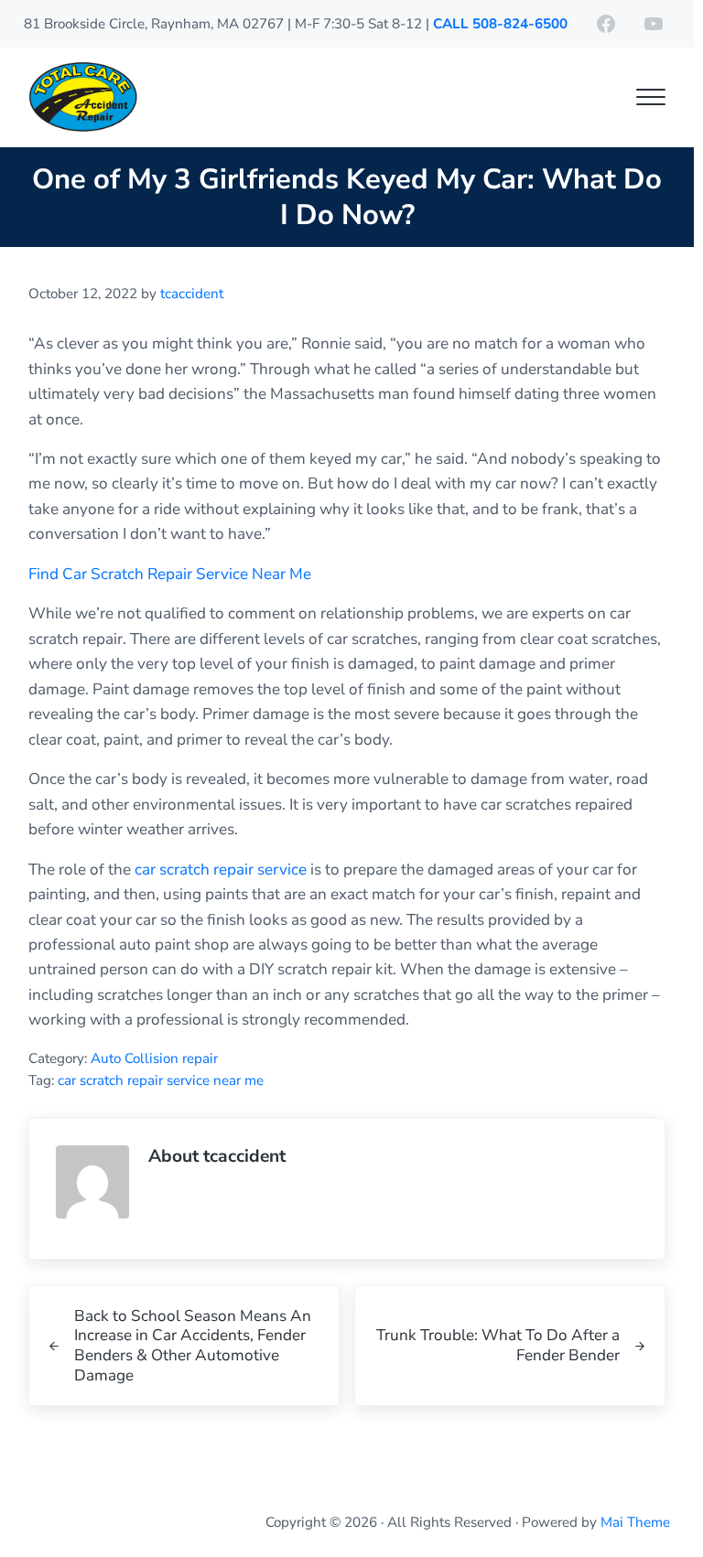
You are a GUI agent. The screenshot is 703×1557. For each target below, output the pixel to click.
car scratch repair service (221, 869)
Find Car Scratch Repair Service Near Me (169, 574)
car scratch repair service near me (161, 1080)
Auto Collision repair (154, 1058)
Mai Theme (635, 1522)
